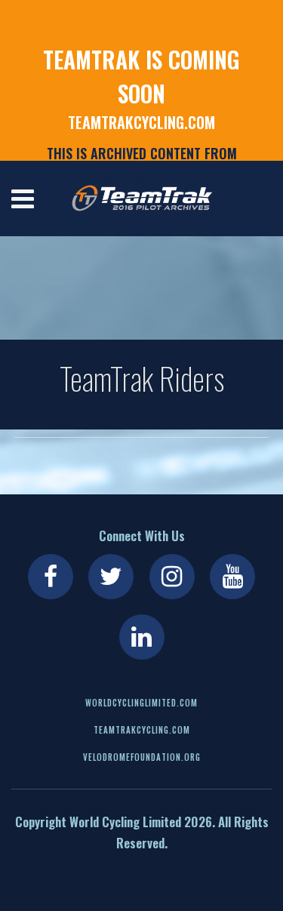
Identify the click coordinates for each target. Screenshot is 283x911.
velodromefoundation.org (142, 757)
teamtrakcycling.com (141, 122)
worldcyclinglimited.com (141, 703)
